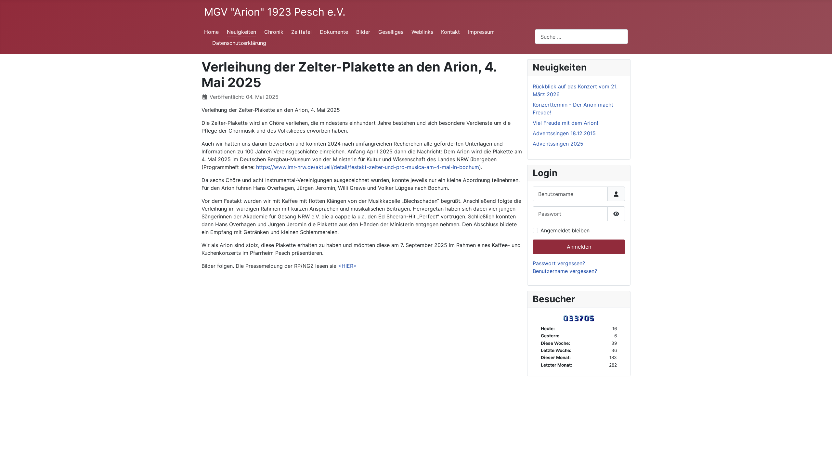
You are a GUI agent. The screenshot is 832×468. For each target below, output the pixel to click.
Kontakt (450, 32)
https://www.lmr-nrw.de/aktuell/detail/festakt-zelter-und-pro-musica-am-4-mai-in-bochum (367, 167)
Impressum (481, 32)
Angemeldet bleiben (565, 230)
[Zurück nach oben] (820, 456)
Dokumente (334, 32)
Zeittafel (301, 32)
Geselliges (390, 32)
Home (211, 32)
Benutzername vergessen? (565, 271)
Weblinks (422, 32)
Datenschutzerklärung (239, 43)
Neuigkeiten (241, 32)
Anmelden (579, 246)
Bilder (363, 32)
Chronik (273, 32)
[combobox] (581, 36)
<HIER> (347, 266)
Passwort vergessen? (559, 263)
